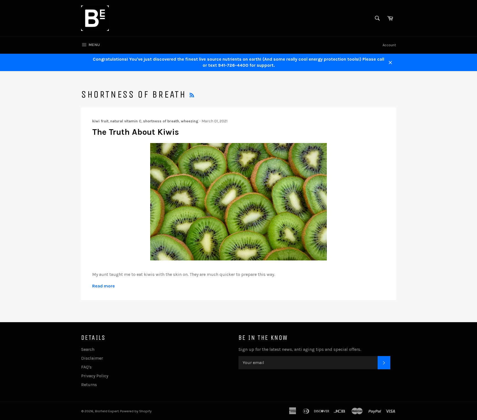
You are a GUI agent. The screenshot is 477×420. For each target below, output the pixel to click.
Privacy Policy (94, 375)
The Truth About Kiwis (135, 132)
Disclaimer (92, 358)
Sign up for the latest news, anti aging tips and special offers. (300, 349)
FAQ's (86, 367)
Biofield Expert (107, 411)
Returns (89, 384)
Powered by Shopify (136, 411)
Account (389, 45)
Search (87, 349)
